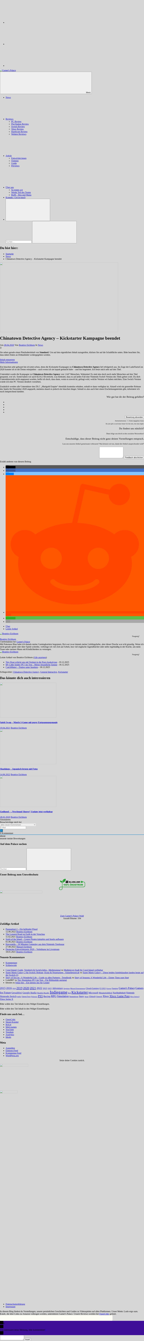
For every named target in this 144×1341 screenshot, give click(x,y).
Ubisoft (92, 996)
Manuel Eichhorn (24, 947)
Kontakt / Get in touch (15, 197)
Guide (14, 163)
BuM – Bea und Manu (21, 195)
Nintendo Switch (8, 996)
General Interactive (48, 672)
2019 (19, 988)
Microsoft (93, 992)
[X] (27, 44)
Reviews (9, 119)
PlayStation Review (20, 124)
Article (9, 155)
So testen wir (17, 190)
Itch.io (8, 1024)
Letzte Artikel (12, 629)
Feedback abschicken (134, 457)
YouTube (10, 1029)
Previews (15, 166)
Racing (46, 996)
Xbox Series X (6, 999)
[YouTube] (27, 65)
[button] (10, 467)
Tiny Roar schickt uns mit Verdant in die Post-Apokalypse (31, 662)
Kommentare (11, 963)
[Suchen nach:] (19, 241)
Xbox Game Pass (119, 996)
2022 (39, 988)
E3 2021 (102, 988)
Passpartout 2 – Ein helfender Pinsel (22, 929)
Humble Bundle (43, 993)
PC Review (16, 121)
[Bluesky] (27, 22)
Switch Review (18, 126)
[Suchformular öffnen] (28, 210)
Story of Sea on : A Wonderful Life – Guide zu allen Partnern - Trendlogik (38, 977)
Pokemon (34, 996)
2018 (14, 988)
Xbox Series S (134, 996)
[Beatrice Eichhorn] (9, 633)
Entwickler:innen (18, 158)
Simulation (63, 996)
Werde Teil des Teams (21, 192)
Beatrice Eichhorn (27, 345)
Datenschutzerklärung (15, 1304)
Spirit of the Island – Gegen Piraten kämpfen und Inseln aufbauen (35, 939)
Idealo (8, 1037)
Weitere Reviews (18, 134)
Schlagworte (11, 965)
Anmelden (10, 1048)
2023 (45, 988)
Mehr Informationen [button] (9, 362)
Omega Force (26, 997)
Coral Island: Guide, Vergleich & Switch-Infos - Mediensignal (33, 970)
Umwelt (99, 996)
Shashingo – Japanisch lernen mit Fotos (19, 769)
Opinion (15, 161)
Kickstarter (63, 672)
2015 (3, 988)
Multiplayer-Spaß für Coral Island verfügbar (83, 970)
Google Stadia (29, 992)
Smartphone (73, 996)
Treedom (10, 1032)
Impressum (10, 1306)
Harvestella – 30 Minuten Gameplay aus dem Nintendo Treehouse (35, 944)
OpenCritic (10, 1019)
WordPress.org (12, 1055)
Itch (69, 993)
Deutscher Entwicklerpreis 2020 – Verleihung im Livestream (32, 949)
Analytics (10, 1034)
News (8, 97)
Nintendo (130, 993)
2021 (33, 988)
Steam (87, 996)
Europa (108, 988)
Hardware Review (19, 131)
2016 (9, 988)
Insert (27, 1339)
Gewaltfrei (16, 992)
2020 (26, 988)
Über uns (10, 187)
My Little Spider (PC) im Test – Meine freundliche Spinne (31, 664)
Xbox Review (17, 129)
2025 (50, 988)
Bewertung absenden (134, 417)
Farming (115, 988)
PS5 (40, 996)
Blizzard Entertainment (77, 988)
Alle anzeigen (40, 657)
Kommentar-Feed (13, 1053)
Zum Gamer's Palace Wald (72, 916)
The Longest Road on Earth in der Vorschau (25, 934)
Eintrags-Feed (12, 1050)
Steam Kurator (12, 1022)
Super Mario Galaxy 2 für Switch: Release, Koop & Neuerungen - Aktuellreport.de (42, 972)
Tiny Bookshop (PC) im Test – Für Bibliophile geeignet (42, 980)
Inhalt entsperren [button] (7, 359)
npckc (19, 997)
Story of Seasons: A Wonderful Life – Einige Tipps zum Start (102, 977)
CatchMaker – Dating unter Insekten (22, 667)
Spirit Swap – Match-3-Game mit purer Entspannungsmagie (29, 722)
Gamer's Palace (23, 642)
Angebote (66, 988)
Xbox (106, 996)
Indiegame (58, 992)
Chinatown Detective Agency (26, 672)
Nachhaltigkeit (119, 993)
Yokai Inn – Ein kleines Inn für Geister (32, 982)
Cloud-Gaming (92, 988)
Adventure (57, 988)
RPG (53, 996)
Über (8, 626)
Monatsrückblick (105, 993)
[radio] (75, 402)
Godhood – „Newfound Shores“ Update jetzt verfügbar (26, 811)
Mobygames (11, 1027)
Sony (81, 996)
